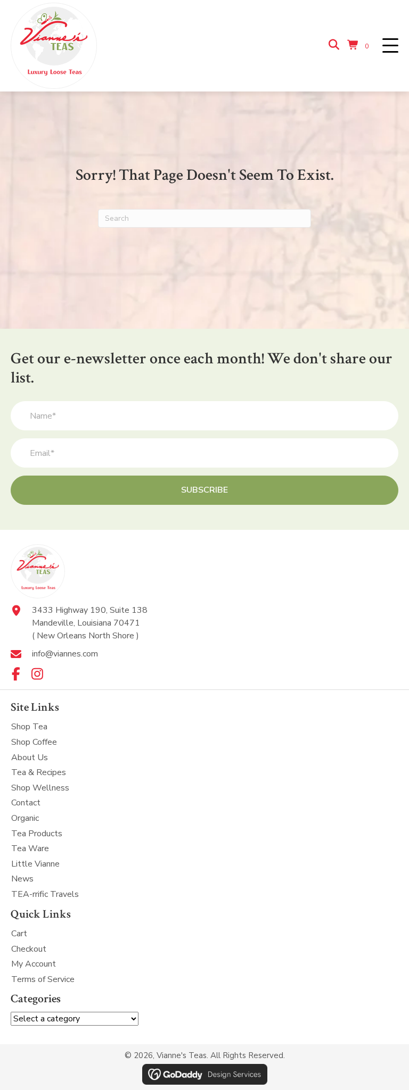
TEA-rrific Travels (45, 894)
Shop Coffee (34, 742)
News (22, 879)
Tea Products (36, 833)
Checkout (28, 949)
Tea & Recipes (38, 772)
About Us (29, 757)
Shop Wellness (40, 788)
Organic (25, 818)
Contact (25, 803)
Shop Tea (29, 727)
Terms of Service (43, 979)
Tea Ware (30, 848)
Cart (19, 933)
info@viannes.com (65, 654)
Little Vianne (35, 864)
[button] (390, 46)
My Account (33, 964)
